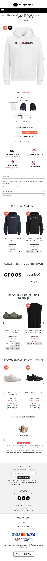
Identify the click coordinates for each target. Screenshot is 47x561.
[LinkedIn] (23, 498)
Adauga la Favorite (22, 142)
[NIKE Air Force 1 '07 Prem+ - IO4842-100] (12, 377)
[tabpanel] (23, 56)
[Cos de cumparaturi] (39, 10)
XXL (30, 117)
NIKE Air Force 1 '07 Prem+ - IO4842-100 (12, 393)
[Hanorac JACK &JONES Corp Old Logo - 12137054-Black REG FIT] (34, 223)
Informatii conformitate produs (13, 187)
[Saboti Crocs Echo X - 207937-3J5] (12, 315)
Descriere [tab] (6, 177)
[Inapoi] (1, 15)
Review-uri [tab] (7, 195)
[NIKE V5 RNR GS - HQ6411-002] (34, 377)
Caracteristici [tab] (7, 192)
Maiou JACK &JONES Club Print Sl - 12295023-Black (34, 331)
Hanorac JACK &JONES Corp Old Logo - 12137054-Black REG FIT (34, 239)
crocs (13, 282)
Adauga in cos (29, 132)
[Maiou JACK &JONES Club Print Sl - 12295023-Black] (34, 315)
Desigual (34, 282)
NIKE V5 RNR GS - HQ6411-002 (34, 393)
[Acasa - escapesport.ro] (23, 4)
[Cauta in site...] (44, 10)
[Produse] (3, 11)
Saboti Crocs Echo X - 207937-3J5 (12, 331)
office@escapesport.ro (24, 510)
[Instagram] (28, 498)
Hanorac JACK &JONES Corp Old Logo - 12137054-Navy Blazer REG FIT (12, 239)
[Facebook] (19, 498)
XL (24, 117)
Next (43, 58)
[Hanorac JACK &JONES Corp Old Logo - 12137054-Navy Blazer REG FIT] (12, 223)
